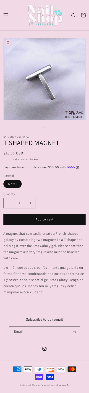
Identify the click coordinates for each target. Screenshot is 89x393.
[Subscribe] (75, 331)
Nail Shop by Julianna (38, 385)
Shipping (8, 159)
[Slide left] (34, 128)
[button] (6, 15)
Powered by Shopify (59, 385)
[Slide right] (55, 128)
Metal (12, 184)
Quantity (9, 194)
